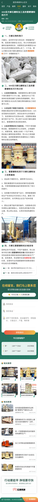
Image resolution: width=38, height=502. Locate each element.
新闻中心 (20, 2)
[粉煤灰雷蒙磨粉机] (28, 389)
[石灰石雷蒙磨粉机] (10, 389)
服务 (24, 6)
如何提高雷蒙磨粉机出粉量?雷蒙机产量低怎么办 (24, 409)
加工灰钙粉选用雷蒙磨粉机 (25, 443)
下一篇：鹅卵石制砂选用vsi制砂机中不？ (19, 273)
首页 (14, 2)
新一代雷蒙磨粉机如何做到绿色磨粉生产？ (25, 432)
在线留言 (32, 499)
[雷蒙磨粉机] (10, 373)
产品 (8, 6)
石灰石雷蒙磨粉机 (8, 395)
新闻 (19, 6)
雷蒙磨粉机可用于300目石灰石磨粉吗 (24, 456)
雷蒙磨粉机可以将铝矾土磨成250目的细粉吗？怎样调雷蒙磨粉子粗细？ (25, 421)
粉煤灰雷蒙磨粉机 (27, 395)
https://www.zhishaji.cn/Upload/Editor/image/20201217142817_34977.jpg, (7, 408)
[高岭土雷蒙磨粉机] (28, 373)
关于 (29, 6)
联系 (34, 6)
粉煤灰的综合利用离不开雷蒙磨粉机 (25, 468)
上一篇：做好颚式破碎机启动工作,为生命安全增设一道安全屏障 (20, 268)
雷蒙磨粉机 (6, 379)
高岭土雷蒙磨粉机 (27, 379)
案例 (13, 6)
